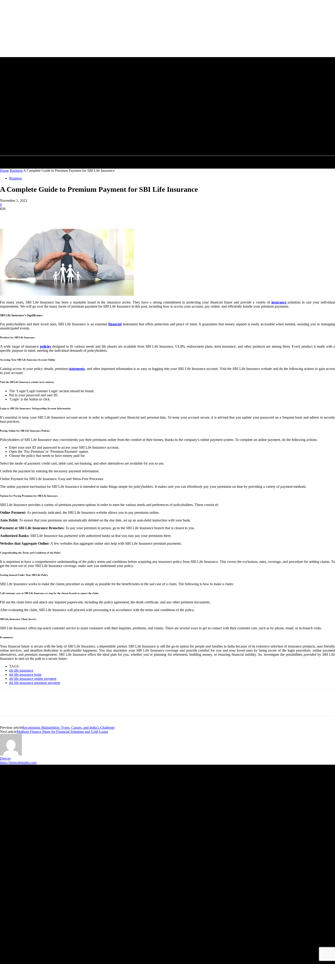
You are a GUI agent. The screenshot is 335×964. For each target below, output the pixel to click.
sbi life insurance (21, 670)
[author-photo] (11, 754)
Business (16, 170)
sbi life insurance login (25, 674)
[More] (73, 215)
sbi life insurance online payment (32, 679)
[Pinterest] (40, 215)
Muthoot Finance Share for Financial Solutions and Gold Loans (62, 732)
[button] (158, 132)
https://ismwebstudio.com (18, 762)
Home (4, 170)
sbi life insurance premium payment (34, 683)
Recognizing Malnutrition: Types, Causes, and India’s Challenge (68, 727)
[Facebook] (7, 215)
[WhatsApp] (56, 215)
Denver (5, 758)
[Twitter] (23, 215)
